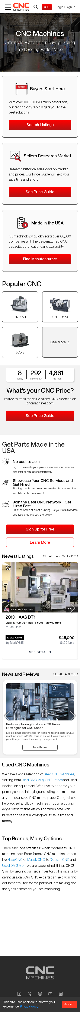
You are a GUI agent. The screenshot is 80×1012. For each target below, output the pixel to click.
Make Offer (14, 637)
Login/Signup (65, 7)
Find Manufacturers (40, 259)
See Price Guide (40, 192)
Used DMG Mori (14, 865)
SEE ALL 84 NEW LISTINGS (60, 556)
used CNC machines (58, 774)
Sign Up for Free (40, 529)
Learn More (40, 542)
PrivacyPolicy (29, 1006)
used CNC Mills (32, 780)
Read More (40, 747)
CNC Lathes (53, 780)
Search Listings (40, 124)
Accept (69, 1004)
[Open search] (36, 7)
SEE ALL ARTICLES (66, 674)
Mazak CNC (36, 859)
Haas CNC (15, 859)
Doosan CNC (59, 859)
